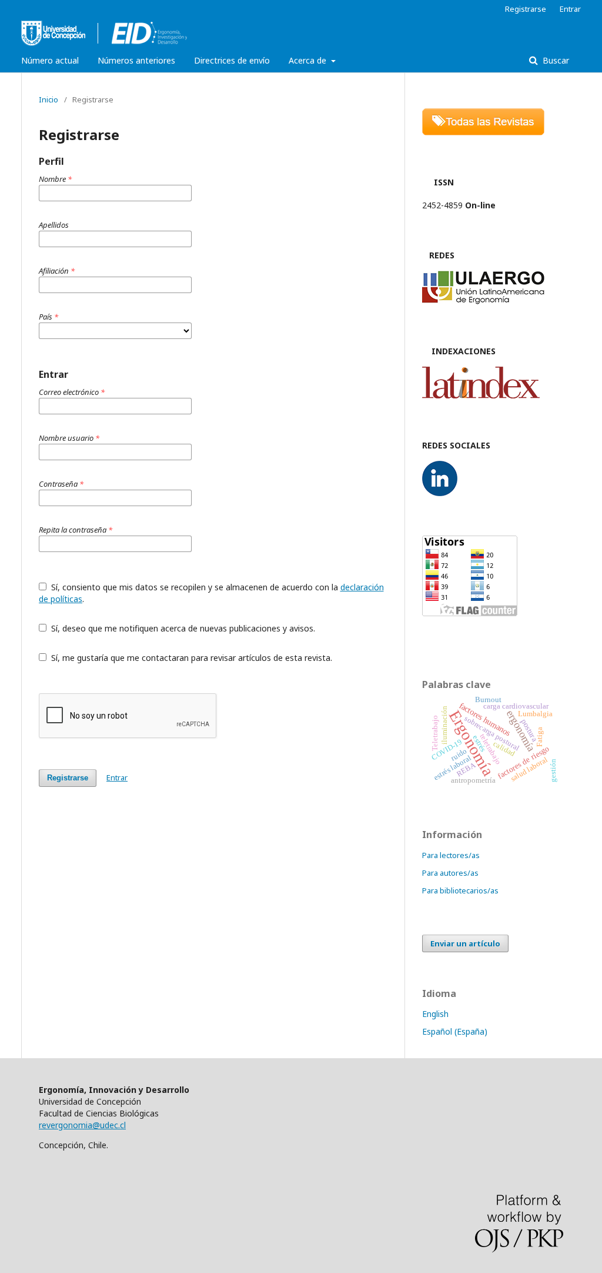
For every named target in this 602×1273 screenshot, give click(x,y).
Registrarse (525, 9)
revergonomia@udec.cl (82, 1125)
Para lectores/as (451, 855)
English (435, 1013)
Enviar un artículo (465, 943)
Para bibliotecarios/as (460, 890)
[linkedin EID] (439, 492)
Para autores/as (450, 872)
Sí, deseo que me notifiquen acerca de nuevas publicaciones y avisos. (182, 628)
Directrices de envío (232, 60)
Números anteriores (136, 60)
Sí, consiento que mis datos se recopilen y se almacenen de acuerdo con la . (211, 592)
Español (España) (454, 1031)
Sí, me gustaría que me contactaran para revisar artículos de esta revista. (190, 657)
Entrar (570, 9)
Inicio (48, 99)
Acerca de (309, 60)
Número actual (50, 60)
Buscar (554, 60)
